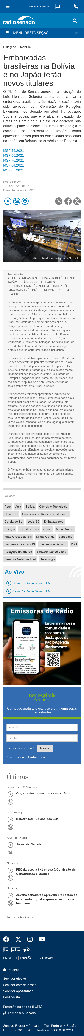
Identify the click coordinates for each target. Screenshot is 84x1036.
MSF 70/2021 (13, 160)
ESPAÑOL (27, 958)
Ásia (18, 506)
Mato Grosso (65, 529)
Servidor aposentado (18, 991)
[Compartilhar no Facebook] (68, 201)
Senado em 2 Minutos (22, 787)
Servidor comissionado (20, 985)
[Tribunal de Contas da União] (26, 949)
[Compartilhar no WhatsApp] (59, 201)
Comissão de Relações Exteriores (45, 514)
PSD (74, 544)
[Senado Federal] (42, 6)
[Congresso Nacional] (16, 949)
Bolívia (30, 506)
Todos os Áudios (18, 917)
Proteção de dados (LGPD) (22, 1006)
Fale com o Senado (21, 1013)
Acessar (44, 748)
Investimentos (29, 529)
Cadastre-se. (37, 757)
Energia (10, 529)
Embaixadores (53, 521)
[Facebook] (7, 939)
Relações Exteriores (18, 551)
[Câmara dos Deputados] (6, 949)
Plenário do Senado (52, 544)
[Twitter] (18, 939)
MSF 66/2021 (13, 155)
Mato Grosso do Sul (18, 536)
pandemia (65, 536)
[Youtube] (41, 939)
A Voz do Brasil (17, 837)
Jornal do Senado (29, 844)
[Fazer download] (25, 201)
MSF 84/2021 (13, 165)
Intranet (13, 970)
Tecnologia (47, 559)
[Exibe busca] (75, 21)
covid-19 (33, 521)
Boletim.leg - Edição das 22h (37, 818)
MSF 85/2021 (13, 170)
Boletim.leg (14, 812)
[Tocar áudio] (8, 201)
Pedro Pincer (12, 181)
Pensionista (11, 997)
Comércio (11, 514)
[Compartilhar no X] (77, 201)
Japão (47, 529)
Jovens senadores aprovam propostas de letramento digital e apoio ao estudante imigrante (46, 899)
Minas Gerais (45, 536)
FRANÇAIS (45, 958)
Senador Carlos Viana (51, 551)
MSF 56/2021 (13, 151)
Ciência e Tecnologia (53, 506)
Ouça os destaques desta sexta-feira (43, 793)
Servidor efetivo (14, 978)
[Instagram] (30, 939)
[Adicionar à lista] (16, 201)
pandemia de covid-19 (20, 544)
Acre (8, 506)
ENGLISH (10, 958)
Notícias (12, 863)
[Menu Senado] (7, 6)
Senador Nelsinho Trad (20, 559)
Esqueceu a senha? (20, 748)
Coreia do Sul (14, 521)
